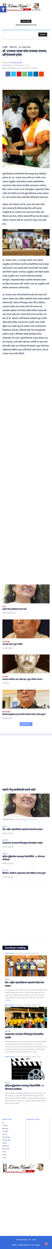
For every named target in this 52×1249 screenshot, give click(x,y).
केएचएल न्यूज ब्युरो (16, 63)
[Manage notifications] (46, 1244)
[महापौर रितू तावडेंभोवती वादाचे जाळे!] (26, 593)
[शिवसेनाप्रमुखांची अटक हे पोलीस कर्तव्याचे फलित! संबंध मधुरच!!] (26, 699)
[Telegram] (30, 74)
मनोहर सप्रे (5, 683)
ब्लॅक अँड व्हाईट (6, 712)
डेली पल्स (4, 854)
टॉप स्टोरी (5, 870)
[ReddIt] (41, 74)
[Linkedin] (35, 74)
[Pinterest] (19, 74)
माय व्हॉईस (5, 677)
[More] (47, 74)
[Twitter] (13, 74)
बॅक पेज (4, 606)
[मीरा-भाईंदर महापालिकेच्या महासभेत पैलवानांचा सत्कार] (26, 965)
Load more (25, 724)
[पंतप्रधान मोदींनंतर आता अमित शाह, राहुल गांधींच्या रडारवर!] (26, 663)
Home (5, 47)
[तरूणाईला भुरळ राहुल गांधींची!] (26, 628)
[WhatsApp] (24, 74)
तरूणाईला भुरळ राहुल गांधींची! (12, 644)
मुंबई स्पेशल (5, 840)
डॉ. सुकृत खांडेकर (7, 648)
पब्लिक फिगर (13, 47)
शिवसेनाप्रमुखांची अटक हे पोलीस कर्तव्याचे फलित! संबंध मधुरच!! (24, 714)
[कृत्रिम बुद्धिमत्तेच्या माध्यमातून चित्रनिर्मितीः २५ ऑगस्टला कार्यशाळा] (26, 1069)
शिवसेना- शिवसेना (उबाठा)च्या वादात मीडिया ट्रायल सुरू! (24, 873)
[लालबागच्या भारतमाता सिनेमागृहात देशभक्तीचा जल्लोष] (26, 1017)
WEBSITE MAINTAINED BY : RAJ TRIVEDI (26, 1245)
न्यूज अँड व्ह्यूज (6, 641)
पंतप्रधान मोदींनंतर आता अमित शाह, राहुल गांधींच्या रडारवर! (22, 679)
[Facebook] (8, 74)
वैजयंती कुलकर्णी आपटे (9, 613)
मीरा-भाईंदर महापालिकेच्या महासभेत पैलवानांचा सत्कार (22, 829)
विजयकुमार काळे (7, 718)
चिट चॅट (4, 826)
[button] (3, 9)
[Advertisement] (26, 470)
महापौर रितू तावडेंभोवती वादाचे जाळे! (26, 25)
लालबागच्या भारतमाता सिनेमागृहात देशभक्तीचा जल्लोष (22, 842)
